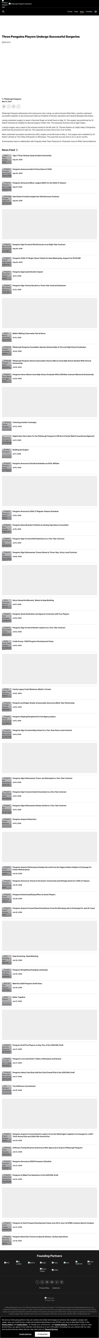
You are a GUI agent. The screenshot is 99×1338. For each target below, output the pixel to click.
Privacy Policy (7, 1325)
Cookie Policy (22, 1325)
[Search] (3, 11)
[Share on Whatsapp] (4, 106)
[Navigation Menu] (95, 11)
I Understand (42, 1334)
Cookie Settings (61, 1325)
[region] (49, 1327)
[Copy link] (18, 106)
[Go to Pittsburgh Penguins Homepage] (20, 4)
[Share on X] (9, 106)
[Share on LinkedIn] (13, 106)
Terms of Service (51, 1329)
